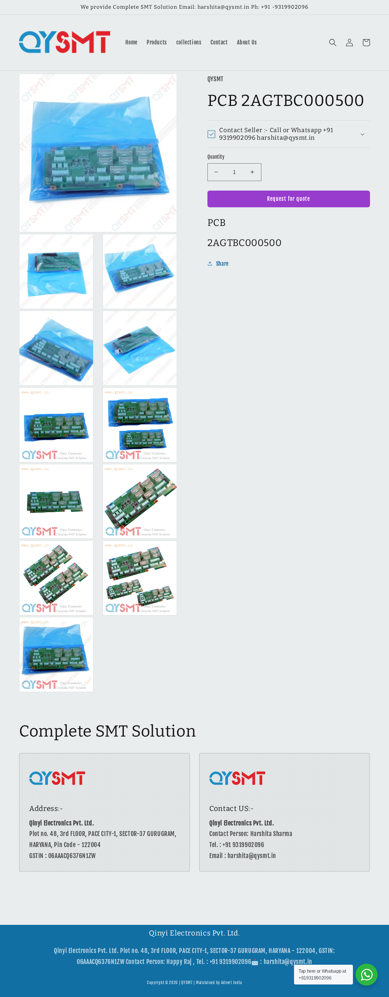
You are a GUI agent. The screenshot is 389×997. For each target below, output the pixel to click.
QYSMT (187, 982)
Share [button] (222, 263)
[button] (332, 42)
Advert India (231, 982)
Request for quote (288, 199)
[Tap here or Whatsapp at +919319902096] (367, 975)
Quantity (216, 157)
